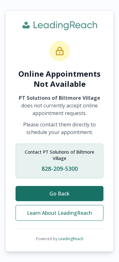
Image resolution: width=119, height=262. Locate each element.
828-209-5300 (60, 168)
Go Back (59, 193)
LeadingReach (70, 238)
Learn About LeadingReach (59, 212)
